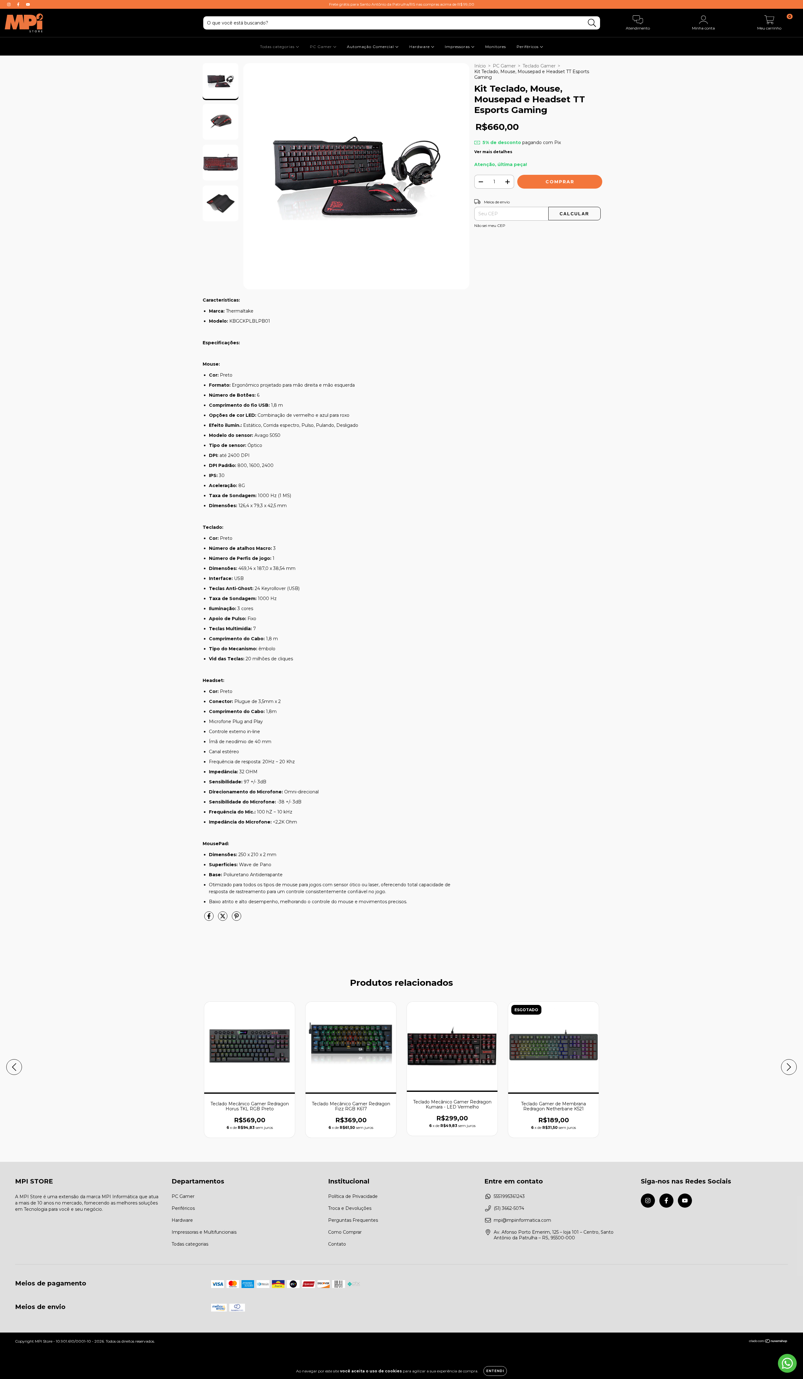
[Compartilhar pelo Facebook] (209, 918)
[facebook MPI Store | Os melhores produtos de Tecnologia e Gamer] (19, 4)
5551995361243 (509, 1196)
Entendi (495, 1371)
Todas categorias (278, 46)
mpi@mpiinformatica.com (522, 1220)
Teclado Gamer (539, 66)
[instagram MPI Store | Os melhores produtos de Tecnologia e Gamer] (9, 4)
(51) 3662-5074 (509, 1208)
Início (480, 66)
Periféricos (528, 46)
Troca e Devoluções (349, 1208)
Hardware (420, 46)
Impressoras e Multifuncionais (204, 1232)
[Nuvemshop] (768, 1341)
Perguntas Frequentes (353, 1220)
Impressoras (458, 46)
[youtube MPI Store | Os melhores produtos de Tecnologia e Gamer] (28, 4)
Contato (337, 1244)
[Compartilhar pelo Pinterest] (236, 918)
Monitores (495, 46)
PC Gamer (321, 46)
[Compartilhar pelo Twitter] (223, 918)
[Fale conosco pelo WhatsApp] (787, 1363)
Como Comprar (345, 1232)
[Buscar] (592, 23)
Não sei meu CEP (489, 225)
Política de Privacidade (353, 1196)
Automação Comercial (371, 46)
